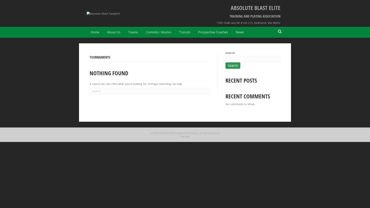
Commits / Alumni (158, 32)
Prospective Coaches (213, 32)
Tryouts (184, 32)
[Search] (279, 31)
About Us (113, 32)
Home (95, 32)
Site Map (185, 136)
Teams (133, 32)
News (240, 32)
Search (230, 53)
